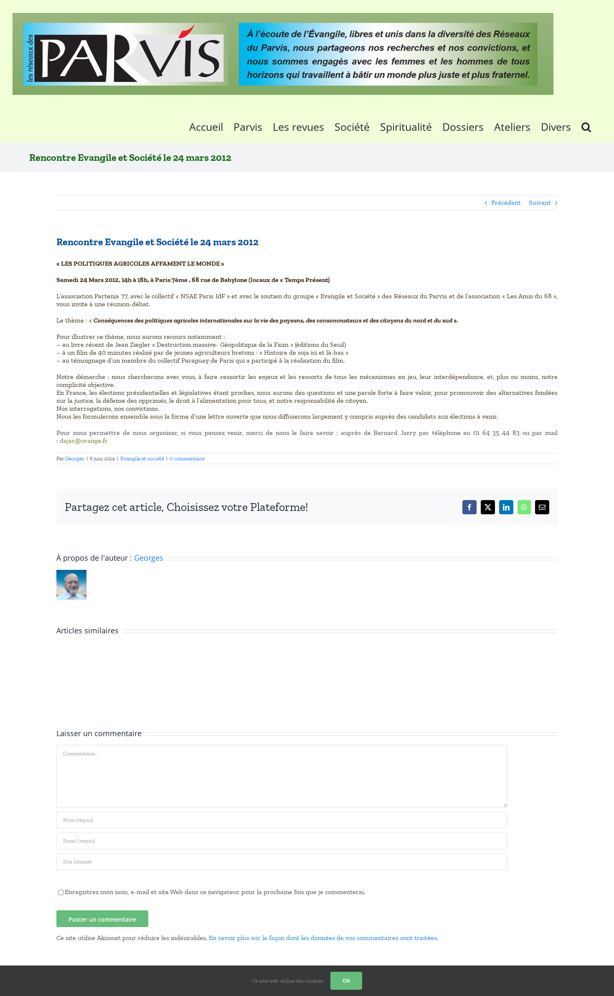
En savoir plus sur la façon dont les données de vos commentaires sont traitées (323, 938)
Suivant (540, 202)
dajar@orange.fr (84, 441)
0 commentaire (187, 458)
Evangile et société (142, 458)
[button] (586, 125)
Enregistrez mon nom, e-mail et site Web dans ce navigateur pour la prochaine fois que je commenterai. (215, 891)
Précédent (506, 202)
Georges (74, 458)
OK (346, 980)
